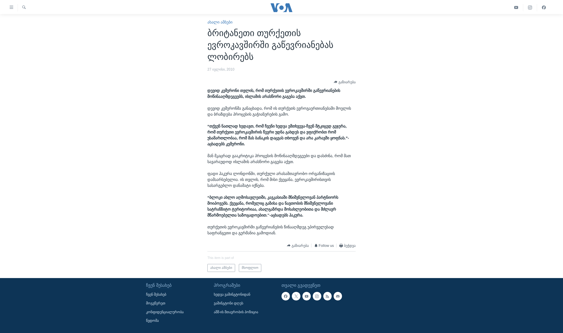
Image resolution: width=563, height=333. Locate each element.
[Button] (345, 82)
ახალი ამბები (219, 22)
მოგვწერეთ (155, 303)
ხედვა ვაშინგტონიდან (232, 294)
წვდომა (152, 320)
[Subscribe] (338, 296)
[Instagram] (530, 7)
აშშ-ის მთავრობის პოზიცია (236, 312)
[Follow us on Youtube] (306, 296)
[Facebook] (544, 7)
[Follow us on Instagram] (317, 296)
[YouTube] (516, 7)
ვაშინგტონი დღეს (228, 303)
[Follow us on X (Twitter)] (296, 296)
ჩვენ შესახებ (156, 294)
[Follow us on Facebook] (286, 296)
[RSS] (327, 296)
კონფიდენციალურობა (165, 312)
